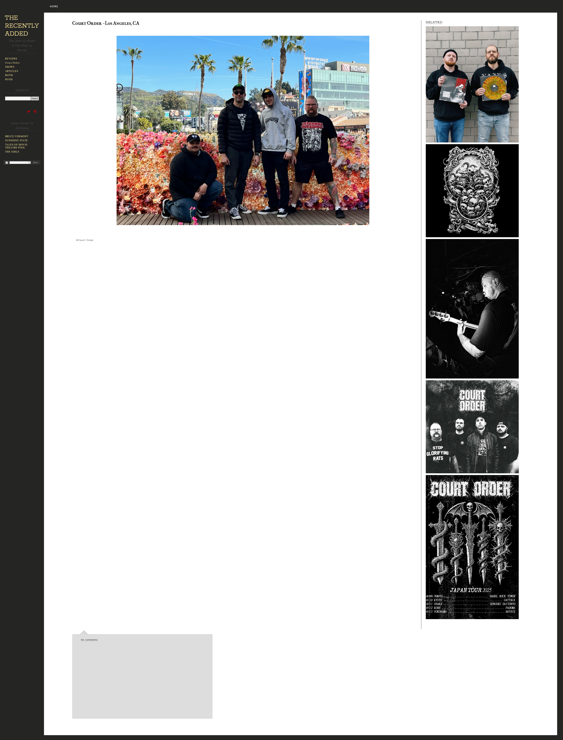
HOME (54, 6)
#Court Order (85, 240)
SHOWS (9, 66)
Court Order (12, 62)
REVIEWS (11, 58)
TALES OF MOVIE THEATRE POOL (16, 146)
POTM (9, 79)
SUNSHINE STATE (16, 140)
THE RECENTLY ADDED (22, 26)
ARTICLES (11, 71)
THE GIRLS (12, 151)
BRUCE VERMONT (16, 136)
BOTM (9, 75)
